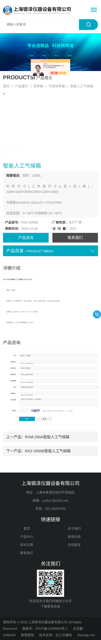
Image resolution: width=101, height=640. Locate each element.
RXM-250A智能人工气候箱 (47, 437)
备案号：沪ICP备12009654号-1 (45, 628)
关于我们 (74, 528)
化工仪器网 (63, 635)
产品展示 (21, 86)
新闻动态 (74, 537)
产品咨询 (25, 238)
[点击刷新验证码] (35, 410)
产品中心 (26, 537)
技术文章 (26, 545)
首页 (6, 86)
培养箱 (38, 86)
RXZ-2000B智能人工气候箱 (48, 451)
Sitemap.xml (86, 635)
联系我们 (75, 238)
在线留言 (74, 545)
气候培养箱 (57, 86)
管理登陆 (27, 635)
